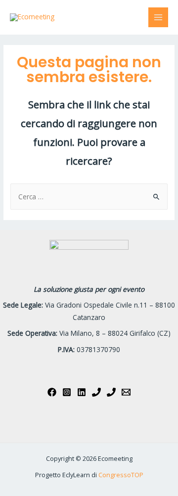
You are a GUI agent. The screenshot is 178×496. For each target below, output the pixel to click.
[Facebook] (51, 392)
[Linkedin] (81, 392)
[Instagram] (66, 392)
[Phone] (96, 392)
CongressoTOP (120, 474)
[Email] (126, 392)
